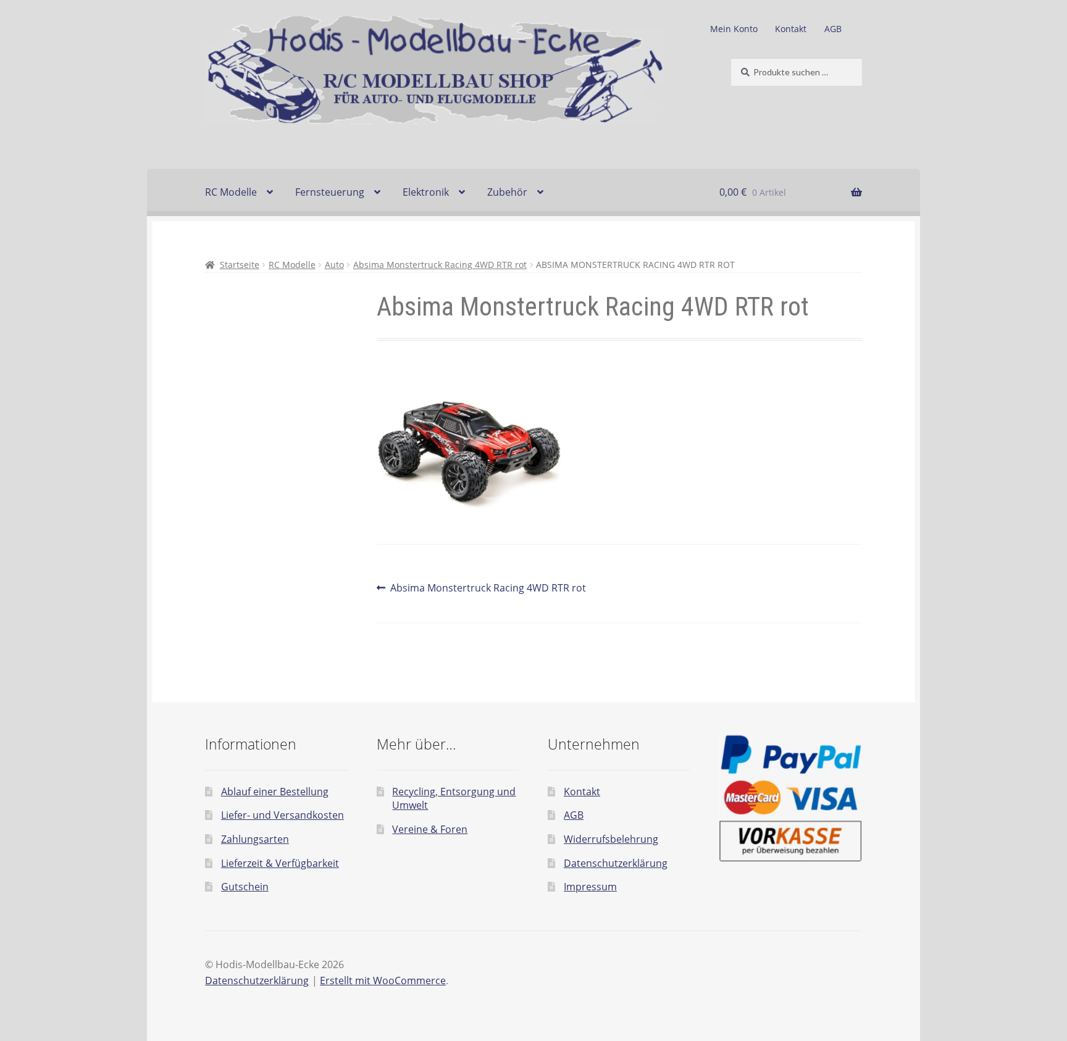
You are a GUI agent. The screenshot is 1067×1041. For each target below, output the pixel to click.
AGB (833, 29)
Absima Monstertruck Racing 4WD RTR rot (440, 264)
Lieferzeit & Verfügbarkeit (280, 863)
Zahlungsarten (255, 839)
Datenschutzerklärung (615, 863)
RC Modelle (231, 192)
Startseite (239, 264)
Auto (334, 264)
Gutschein (245, 886)
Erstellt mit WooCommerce (383, 980)
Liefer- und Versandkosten (282, 815)
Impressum (590, 886)
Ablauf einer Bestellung (274, 791)
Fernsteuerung (329, 192)
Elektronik (426, 192)
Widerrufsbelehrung (611, 839)
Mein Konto (734, 29)
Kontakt (790, 29)
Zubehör (507, 192)
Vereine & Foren (429, 829)
